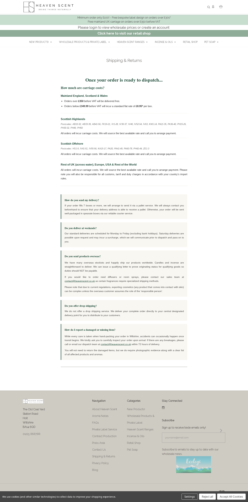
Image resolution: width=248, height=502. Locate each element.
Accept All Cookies (231, 496)
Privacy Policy (100, 463)
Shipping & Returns (103, 456)
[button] (193, 464)
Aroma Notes (100, 416)
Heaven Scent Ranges (131, 42)
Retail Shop (190, 42)
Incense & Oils (164, 42)
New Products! (39, 42)
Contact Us (99, 449)
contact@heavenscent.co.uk (80, 281)
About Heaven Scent (104, 409)
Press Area (98, 443)
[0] (221, 6)
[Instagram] (163, 408)
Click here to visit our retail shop (124, 33)
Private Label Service (104, 429)
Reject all (207, 496)
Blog (95, 469)
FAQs (95, 422)
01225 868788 (31, 434)
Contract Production (104, 436)
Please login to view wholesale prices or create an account (124, 27)
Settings (189, 496)
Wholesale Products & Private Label (83, 42)
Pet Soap (210, 42)
